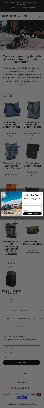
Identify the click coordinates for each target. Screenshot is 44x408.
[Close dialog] (41, 193)
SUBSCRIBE (32, 214)
